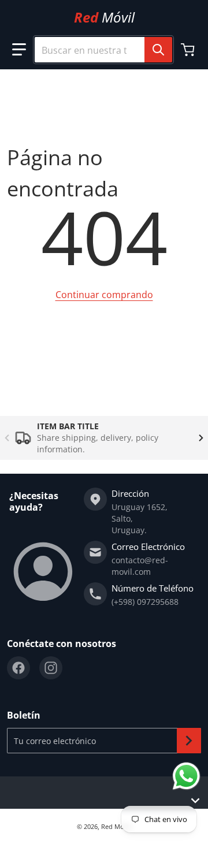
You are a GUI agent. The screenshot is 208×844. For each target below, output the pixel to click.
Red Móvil (116, 826)
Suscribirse (189, 740)
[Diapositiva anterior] (7, 438)
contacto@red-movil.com (140, 566)
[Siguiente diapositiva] (201, 438)
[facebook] (18, 667)
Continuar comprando (104, 294)
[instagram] (50, 667)
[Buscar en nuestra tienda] (158, 49)
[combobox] (99, 49)
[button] (19, 49)
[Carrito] (189, 50)
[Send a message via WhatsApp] (186, 776)
